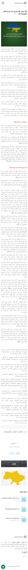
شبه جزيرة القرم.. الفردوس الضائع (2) (10, 498)
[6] (23, 232)
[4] (12, 213)
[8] (9, 288)
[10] (18, 342)
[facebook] (26, 556)
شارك (17, 453)
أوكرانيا (14, 432)
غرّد (10, 453)
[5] (17, 224)
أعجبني (13, 443)
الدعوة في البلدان (7, 432)
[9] (20, 299)
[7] (8, 252)
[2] (7, 161)
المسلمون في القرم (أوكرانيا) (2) (12, 509)
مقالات (20, 432)
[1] (20, 143)
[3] (16, 177)
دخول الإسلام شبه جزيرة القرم (12, 518)
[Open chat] (3, 567)
